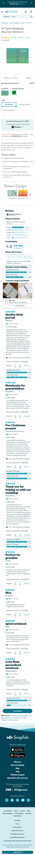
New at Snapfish (17, 765)
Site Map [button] (17, 820)
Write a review (24, 37)
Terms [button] (17, 824)
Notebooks (4, 23)
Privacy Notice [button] (17, 827)
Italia (28, 811)
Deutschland (8, 811)
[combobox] (17, 16)
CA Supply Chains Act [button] (17, 834)
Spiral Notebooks (14, 23)
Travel (23, 23)
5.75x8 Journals (13, 720)
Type (3, 100)
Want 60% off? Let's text (17, 778)
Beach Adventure (23, 198)
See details (24, 136)
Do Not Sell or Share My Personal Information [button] (17, 841)
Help (17, 771)
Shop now (21, 4)
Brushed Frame (17, 718)
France (16, 811)
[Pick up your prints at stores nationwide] (8, 789)
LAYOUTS (4, 89)
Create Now (17, 852)
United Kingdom (8, 813)
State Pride (12, 198)
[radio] (14, 93)
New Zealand (17, 816)
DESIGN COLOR (17, 89)
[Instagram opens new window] (13, 799)
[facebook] (7, 799)
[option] (5, 94)
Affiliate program (17, 775)
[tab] (19, 75)
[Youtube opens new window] (23, 799)
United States (19, 813)
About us (17, 762)
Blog (17, 768)
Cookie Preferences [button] (17, 830)
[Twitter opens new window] (29, 799)
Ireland (22, 811)
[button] (2, 11)
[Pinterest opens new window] (18, 799)
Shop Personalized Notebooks (19, 715)
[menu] (28, 78)
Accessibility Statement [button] (17, 837)
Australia (29, 813)
